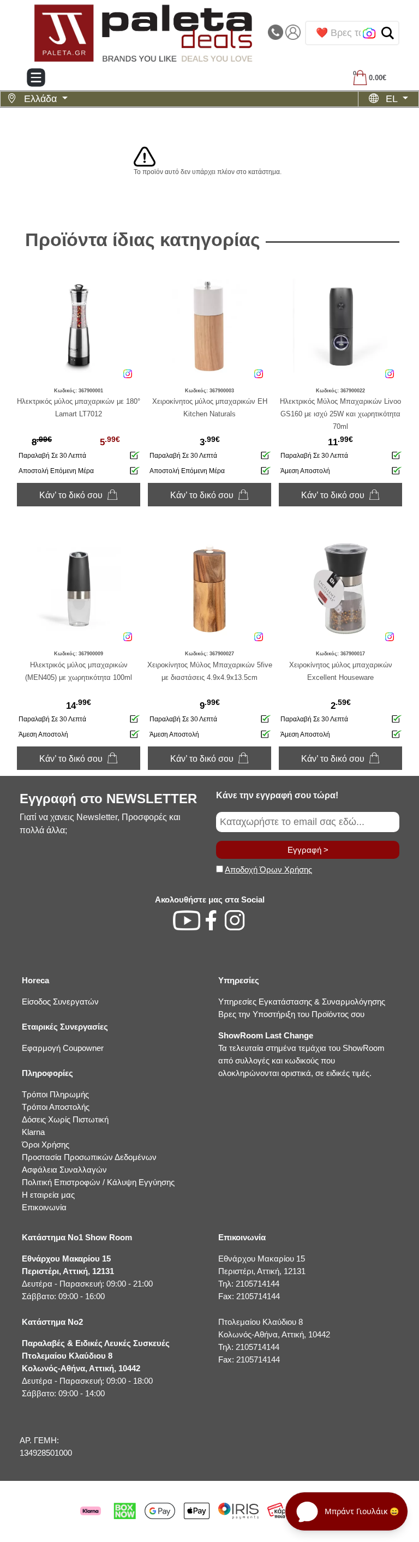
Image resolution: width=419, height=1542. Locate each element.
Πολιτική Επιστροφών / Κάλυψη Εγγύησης (98, 1182)
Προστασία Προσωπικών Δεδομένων (89, 1157)
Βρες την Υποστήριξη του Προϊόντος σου (291, 1014)
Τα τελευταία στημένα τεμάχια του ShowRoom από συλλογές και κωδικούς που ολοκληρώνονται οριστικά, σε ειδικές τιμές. (301, 1054)
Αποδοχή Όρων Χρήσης (268, 869)
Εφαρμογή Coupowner (63, 1048)
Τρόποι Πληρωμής (55, 1094)
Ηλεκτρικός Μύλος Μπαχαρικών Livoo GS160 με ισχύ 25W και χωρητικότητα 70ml (340, 414)
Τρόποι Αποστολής (55, 1106)
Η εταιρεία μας (48, 1194)
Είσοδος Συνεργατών (60, 1001)
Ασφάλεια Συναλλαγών (64, 1169)
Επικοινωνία (44, 1207)
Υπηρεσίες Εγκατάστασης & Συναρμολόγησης (301, 1001)
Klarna (33, 1132)
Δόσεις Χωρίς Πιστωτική (65, 1119)
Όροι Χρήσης (45, 1144)
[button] (387, 33)
